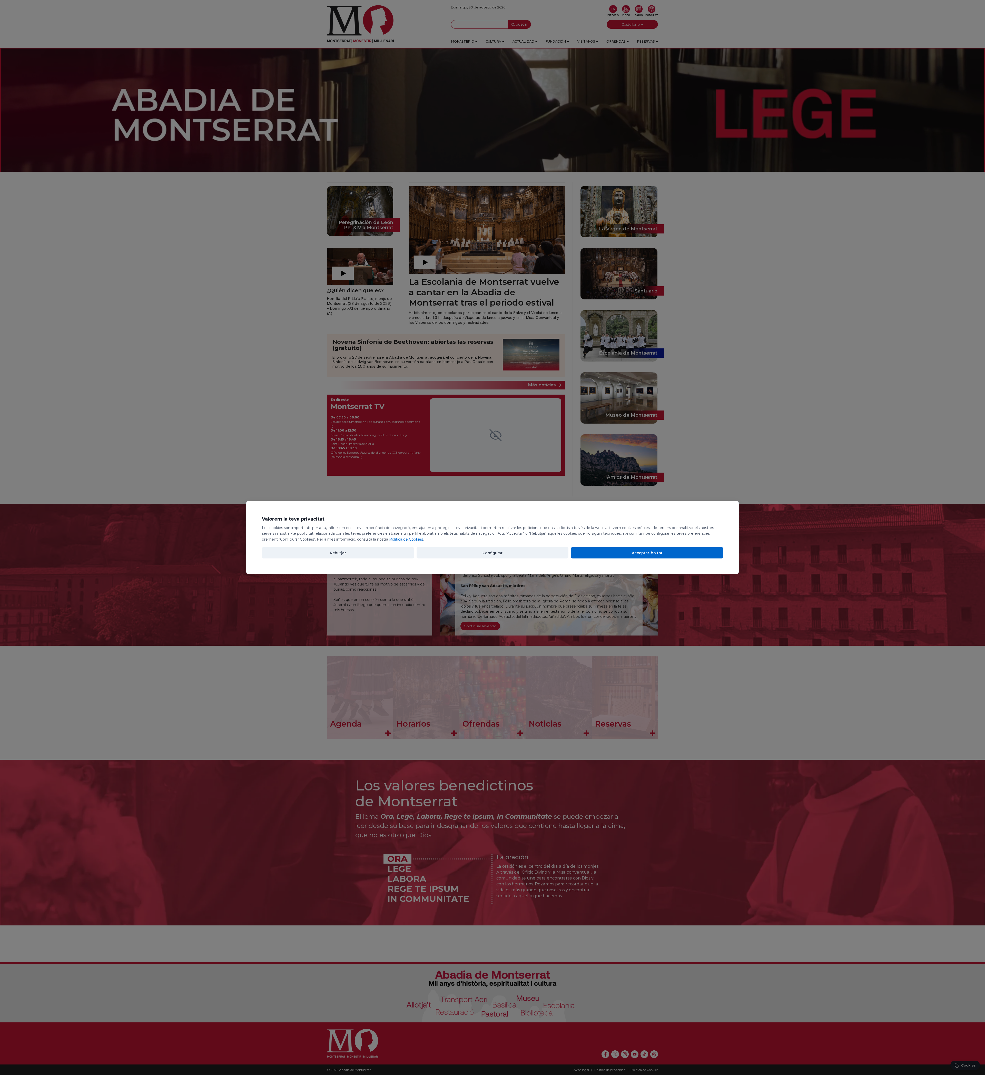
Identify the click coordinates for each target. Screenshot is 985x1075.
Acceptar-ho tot (647, 552)
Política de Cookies (406, 539)
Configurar (492, 552)
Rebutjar (338, 552)
